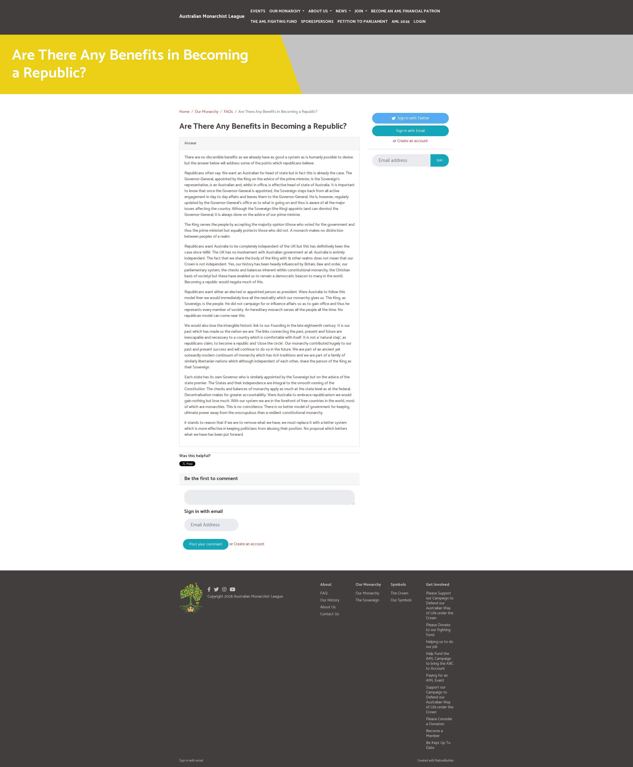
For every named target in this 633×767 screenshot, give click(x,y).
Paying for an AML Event (437, 678)
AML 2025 (401, 21)
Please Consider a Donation (439, 721)
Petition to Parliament (363, 21)
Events (257, 11)
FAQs (228, 111)
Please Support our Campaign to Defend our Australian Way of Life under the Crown (439, 605)
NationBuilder (444, 760)
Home (184, 111)
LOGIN (420, 21)
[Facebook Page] (209, 590)
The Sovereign (367, 600)
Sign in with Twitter (413, 118)
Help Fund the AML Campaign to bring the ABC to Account (439, 661)
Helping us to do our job (439, 644)
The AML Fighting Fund (273, 21)
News (342, 11)
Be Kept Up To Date (438, 745)
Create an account (249, 544)
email (199, 760)
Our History (329, 600)
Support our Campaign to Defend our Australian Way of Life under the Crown (439, 700)
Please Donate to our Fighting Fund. (438, 630)
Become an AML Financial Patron (405, 11)
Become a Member (434, 733)
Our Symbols (401, 600)
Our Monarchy (285, 11)
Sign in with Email (410, 131)
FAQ (324, 593)
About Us (318, 11)
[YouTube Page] (232, 590)
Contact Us (329, 614)
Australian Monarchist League (212, 16)
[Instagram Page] (224, 590)
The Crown (399, 593)
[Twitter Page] (216, 590)
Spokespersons (317, 21)
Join (359, 11)
